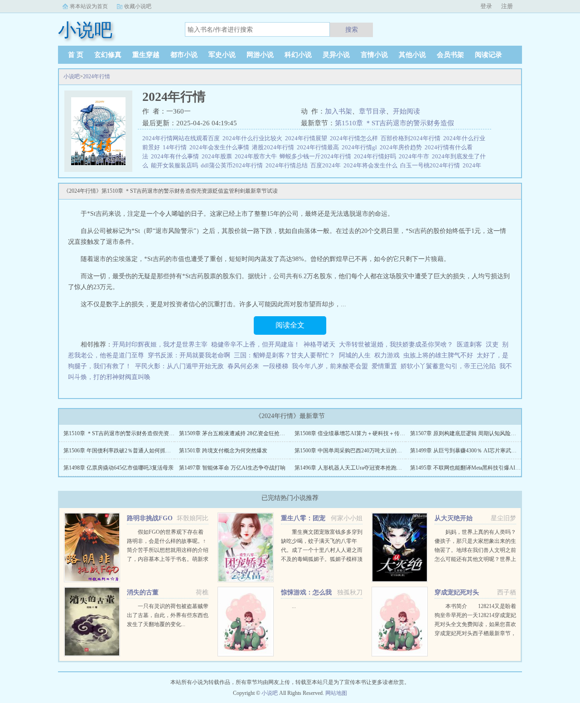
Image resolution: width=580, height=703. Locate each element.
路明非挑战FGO (150, 518)
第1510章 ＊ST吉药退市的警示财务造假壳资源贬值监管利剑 (135, 433)
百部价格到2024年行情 (412, 138)
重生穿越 (146, 54)
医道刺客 (469, 344)
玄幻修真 (107, 54)
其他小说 (412, 54)
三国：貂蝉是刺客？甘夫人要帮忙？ (284, 355)
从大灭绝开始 (454, 518)
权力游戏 (387, 355)
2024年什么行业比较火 (253, 138)
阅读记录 (488, 54)
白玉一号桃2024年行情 (431, 165)
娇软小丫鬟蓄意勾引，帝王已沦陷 (448, 366)
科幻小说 (298, 54)
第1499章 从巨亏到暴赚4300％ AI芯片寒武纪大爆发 (471, 450)
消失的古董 (143, 592)
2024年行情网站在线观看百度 (182, 138)
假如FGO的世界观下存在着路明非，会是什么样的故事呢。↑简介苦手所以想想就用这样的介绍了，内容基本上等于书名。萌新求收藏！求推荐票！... (167, 550)
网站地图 (336, 693)
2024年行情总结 (288, 165)
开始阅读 (406, 111)
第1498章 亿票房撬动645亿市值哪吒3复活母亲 (118, 468)
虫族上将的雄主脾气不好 (438, 355)
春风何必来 (243, 366)
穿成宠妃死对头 (457, 592)
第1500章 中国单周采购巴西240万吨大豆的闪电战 (354, 450)
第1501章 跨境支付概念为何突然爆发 (223, 450)
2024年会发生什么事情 (220, 147)
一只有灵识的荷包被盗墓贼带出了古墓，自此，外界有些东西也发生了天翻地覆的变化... (167, 615)
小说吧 (71, 76)
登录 (486, 6)
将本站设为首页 (89, 6)
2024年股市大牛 (257, 156)
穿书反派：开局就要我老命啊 (189, 355)
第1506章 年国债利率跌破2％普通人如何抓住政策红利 (128, 450)
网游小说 (260, 54)
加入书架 (338, 111)
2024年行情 (96, 76)
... (294, 606)
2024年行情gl (361, 147)
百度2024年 (326, 165)
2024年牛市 (415, 156)
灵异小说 (336, 54)
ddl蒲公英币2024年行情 (233, 165)
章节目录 (372, 111)
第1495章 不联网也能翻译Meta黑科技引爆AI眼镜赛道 (473, 468)
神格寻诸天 (319, 344)
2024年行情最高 (319, 147)
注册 (507, 6)
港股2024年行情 (274, 147)
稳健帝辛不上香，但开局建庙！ (255, 344)
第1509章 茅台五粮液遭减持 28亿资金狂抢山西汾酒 (240, 433)
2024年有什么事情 (176, 156)
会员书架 (450, 54)
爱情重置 (384, 366)
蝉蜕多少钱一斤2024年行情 (317, 156)
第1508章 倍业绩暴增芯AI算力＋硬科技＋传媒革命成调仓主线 (369, 433)
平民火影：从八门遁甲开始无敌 (179, 366)
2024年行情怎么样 (355, 138)
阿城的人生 (355, 355)
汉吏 (492, 344)
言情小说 (374, 54)
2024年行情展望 (307, 138)
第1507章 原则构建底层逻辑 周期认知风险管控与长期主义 (479, 433)
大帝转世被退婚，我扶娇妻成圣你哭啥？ (396, 344)
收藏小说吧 (137, 6)
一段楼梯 (275, 366)
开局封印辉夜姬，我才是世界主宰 (160, 344)
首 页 (75, 54)
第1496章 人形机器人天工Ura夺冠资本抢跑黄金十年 (356, 468)
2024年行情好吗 (376, 156)
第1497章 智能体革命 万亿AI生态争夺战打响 (232, 468)
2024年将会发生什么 (371, 165)
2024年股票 (218, 156)
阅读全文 (290, 325)
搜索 (351, 29)
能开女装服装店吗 (176, 165)
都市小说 (184, 54)
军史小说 (222, 54)
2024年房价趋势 (402, 147)
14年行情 (176, 147)
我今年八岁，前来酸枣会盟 (330, 366)
